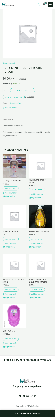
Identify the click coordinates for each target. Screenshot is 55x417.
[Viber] (27, 396)
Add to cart (22, 90)
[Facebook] (20, 396)
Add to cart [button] (10, 188)
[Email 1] (35, 396)
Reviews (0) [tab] (8, 119)
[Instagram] (24, 396)
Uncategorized (9, 63)
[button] (38, 4)
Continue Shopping (13, 97)
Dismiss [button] (37, 413)
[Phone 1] (31, 396)
